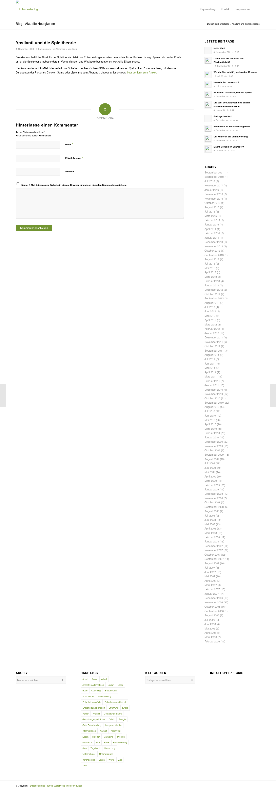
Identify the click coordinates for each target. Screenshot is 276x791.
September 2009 (214, 454)
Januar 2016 (211, 190)
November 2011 (213, 342)
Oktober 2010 (212, 398)
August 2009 (211, 459)
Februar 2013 (212, 281)
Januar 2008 (211, 541)
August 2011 (211, 355)
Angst (85, 678)
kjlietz (74, 48)
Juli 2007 (209, 567)
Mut (98, 742)
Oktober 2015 (212, 203)
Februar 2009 (212, 485)
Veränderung (88, 759)
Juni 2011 (210, 363)
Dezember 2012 (213, 289)
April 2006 (210, 633)
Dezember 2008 (213, 493)
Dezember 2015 (213, 194)
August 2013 (211, 259)
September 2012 (214, 298)
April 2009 (210, 476)
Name (69, 144)
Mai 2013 (209, 268)
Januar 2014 (211, 237)
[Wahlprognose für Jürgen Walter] (3, 395)
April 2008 (210, 528)
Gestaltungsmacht (113, 713)
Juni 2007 (210, 572)
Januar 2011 (211, 385)
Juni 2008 (210, 520)
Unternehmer (88, 753)
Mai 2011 (209, 368)
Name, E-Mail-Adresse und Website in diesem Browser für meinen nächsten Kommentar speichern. (73, 184)
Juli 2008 (209, 515)
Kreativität (115, 730)
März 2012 (210, 324)
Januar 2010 (211, 437)
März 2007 (210, 585)
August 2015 (211, 207)
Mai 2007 (209, 576)
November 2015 (213, 198)
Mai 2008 (209, 524)
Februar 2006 (212, 641)
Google (122, 719)
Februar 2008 (212, 537)
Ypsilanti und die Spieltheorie (46, 42)
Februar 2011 (212, 381)
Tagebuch (95, 748)
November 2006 (213, 602)
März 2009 (210, 481)
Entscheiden (110, 690)
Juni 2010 (210, 415)
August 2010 (211, 407)
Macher (96, 736)
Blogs (120, 684)
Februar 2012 (212, 329)
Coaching (96, 690)
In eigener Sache (113, 725)
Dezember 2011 (213, 337)
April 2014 (210, 229)
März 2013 (210, 277)
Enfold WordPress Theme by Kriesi (64, 785)
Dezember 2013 (213, 242)
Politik (106, 742)
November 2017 (213, 185)
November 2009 (213, 446)
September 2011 (214, 350)
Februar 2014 (212, 233)
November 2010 (213, 394)
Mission (121, 736)
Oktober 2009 (212, 450)
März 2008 (210, 533)
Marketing (108, 736)
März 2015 (210, 216)
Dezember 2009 (213, 441)
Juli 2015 (209, 211)
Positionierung (120, 742)
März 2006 (210, 637)
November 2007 (213, 550)
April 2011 (210, 372)
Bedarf (111, 684)
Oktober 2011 (212, 346)
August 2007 (211, 563)
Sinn (84, 748)
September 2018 (214, 177)
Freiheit (96, 713)
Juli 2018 (209, 181)
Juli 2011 (209, 359)
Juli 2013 (209, 263)
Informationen (89, 730)
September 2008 (214, 507)
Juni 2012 (210, 311)
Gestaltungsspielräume (93, 719)
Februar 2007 (212, 589)
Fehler (85, 713)
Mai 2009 (209, 472)
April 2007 (210, 581)
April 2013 (210, 272)
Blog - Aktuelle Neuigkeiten (35, 23)
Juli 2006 (209, 620)
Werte (111, 759)
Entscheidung (104, 696)
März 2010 (210, 429)
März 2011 (210, 376)
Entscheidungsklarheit (115, 702)
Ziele (84, 765)
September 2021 (214, 172)
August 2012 (211, 303)
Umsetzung (109, 748)
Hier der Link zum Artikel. (142, 72)
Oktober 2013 (212, 250)
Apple (94, 678)
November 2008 (213, 498)
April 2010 (210, 424)
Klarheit (103, 730)
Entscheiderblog (37, 785)
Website (69, 171)
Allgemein (60, 48)
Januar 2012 (211, 333)
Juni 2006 (210, 624)
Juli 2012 (209, 307)
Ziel (120, 759)
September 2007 (214, 559)
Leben (85, 736)
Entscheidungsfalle (91, 702)
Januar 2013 (211, 285)
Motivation (87, 742)
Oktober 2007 (212, 554)
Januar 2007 (211, 593)
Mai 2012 (209, 316)
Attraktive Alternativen (93, 684)
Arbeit (104, 678)
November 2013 (213, 246)
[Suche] (256, 9)
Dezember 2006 (213, 598)
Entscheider (88, 696)
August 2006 (211, 615)
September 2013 (214, 255)
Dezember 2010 (213, 389)
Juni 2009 (210, 468)
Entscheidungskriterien (93, 707)
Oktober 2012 (212, 294)
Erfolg (125, 707)
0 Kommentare (43, 48)
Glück (112, 719)
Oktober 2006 (212, 606)
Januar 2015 (211, 224)
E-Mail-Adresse (74, 158)
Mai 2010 (209, 420)
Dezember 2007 (213, 546)
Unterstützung (106, 753)
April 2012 (210, 320)
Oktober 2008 (212, 502)
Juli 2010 (209, 411)
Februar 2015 (212, 220)
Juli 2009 (209, 463)
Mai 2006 (209, 628)
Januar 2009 (211, 489)
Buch (84, 690)
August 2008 (211, 511)
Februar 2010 (212, 433)
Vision (102, 759)
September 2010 (214, 402)
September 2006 (214, 611)
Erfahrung (113, 707)
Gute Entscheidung (91, 725)
